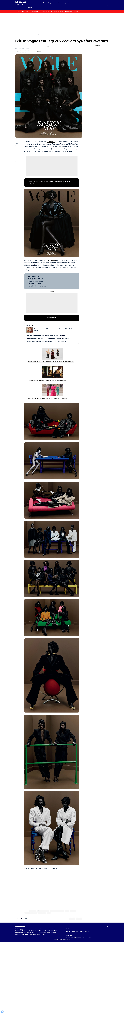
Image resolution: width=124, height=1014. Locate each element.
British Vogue (20, 34)
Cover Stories (19, 37)
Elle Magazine (25, 11)
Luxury (61, 11)
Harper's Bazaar (45, 11)
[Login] (102, 5)
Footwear (76, 11)
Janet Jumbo (73, 911)
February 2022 (51, 141)
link (74, 181)
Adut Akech (46, 911)
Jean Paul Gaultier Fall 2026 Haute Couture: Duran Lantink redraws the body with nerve (51, 361)
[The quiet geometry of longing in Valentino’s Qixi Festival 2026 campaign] (52, 372)
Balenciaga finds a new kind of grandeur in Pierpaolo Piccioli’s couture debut (48, 398)
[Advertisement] (62, 20)
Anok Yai (67, 911)
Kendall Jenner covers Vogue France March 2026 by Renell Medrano (46, 341)
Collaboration (54, 11)
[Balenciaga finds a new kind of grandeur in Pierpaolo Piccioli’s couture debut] (52, 390)
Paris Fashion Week (35, 11)
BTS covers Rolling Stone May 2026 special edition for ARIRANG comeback (48, 338)
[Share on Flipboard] (24, 51)
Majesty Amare (28, 912)
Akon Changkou (53, 911)
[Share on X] (21, 51)
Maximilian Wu (20, 46)
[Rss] (108, 12)
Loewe (33, 267)
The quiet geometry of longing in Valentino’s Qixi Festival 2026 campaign (47, 380)
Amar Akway (61, 911)
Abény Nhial (39, 911)
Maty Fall (35, 912)
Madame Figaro (68, 11)
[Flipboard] (106, 12)
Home (16, 34)
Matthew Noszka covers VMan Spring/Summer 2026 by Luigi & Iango (46, 335)
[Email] (27, 51)
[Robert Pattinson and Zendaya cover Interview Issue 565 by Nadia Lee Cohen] (29, 330)
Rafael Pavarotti (42, 912)
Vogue (18, 11)
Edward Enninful (51, 260)
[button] (105, 5)
